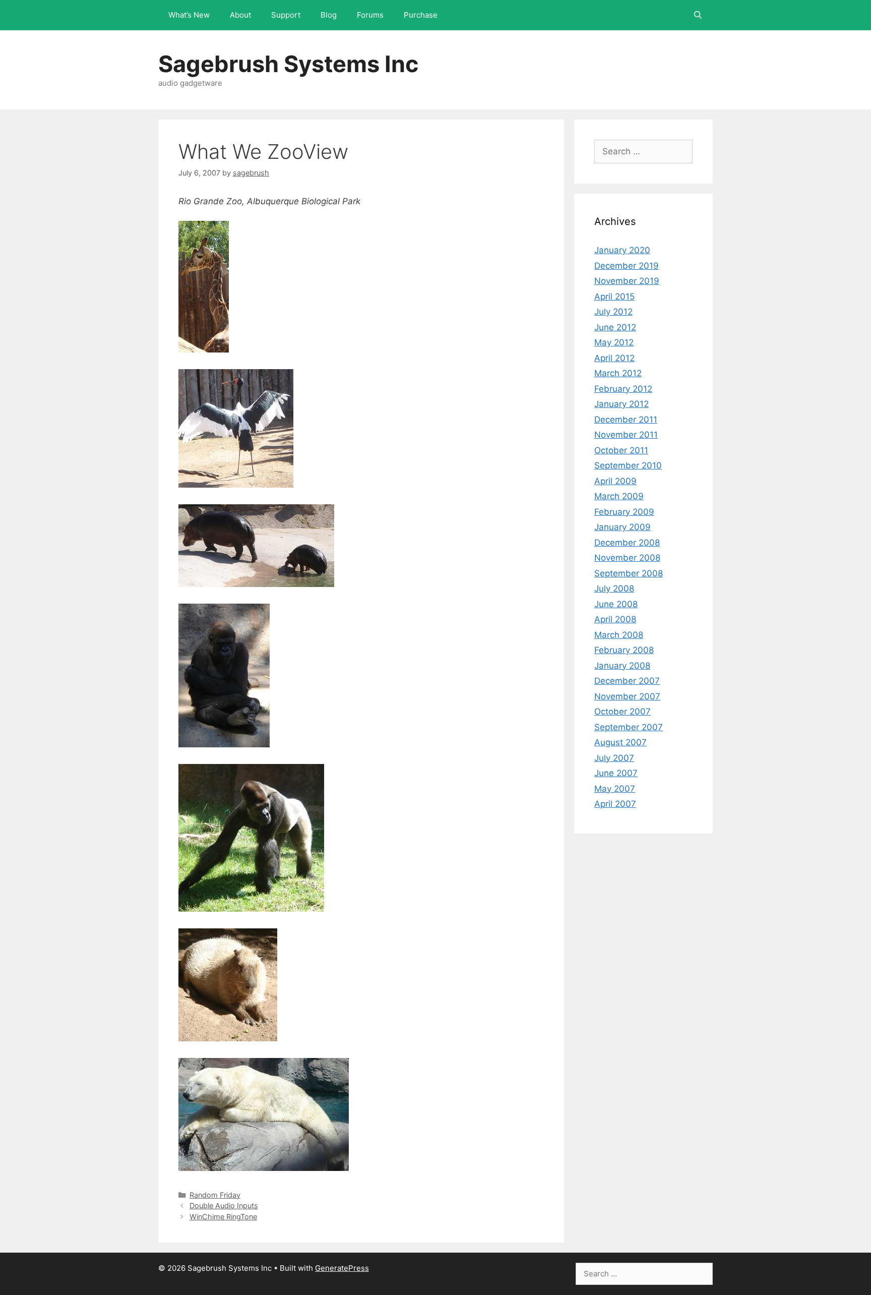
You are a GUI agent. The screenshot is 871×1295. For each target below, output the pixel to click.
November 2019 (626, 281)
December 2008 (627, 543)
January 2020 (622, 250)
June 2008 (616, 604)
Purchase (421, 15)
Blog (329, 15)
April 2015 (614, 296)
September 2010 (628, 465)
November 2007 (627, 696)
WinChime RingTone (223, 1216)
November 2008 (627, 558)
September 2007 (628, 727)
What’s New (189, 15)
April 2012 (614, 358)
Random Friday (215, 1195)
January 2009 (622, 527)
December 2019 (626, 266)
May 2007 (614, 789)
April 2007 (615, 804)
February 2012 (623, 389)
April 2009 (615, 481)
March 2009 (619, 496)
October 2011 (621, 450)
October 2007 (622, 712)
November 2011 (626, 435)
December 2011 (625, 420)
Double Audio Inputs (224, 1205)
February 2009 (624, 512)
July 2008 (614, 588)
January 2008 (622, 666)
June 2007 (616, 773)
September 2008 (628, 573)
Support (285, 15)
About (240, 15)
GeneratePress (342, 1268)
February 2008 (624, 650)
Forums (370, 15)
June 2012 (615, 327)
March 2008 (618, 635)
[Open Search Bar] (698, 15)
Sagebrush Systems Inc (288, 64)
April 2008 (615, 619)
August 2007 (620, 742)
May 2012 (614, 342)
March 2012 (618, 373)
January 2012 (621, 404)
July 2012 (613, 312)
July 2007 (614, 758)
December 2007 (627, 681)
